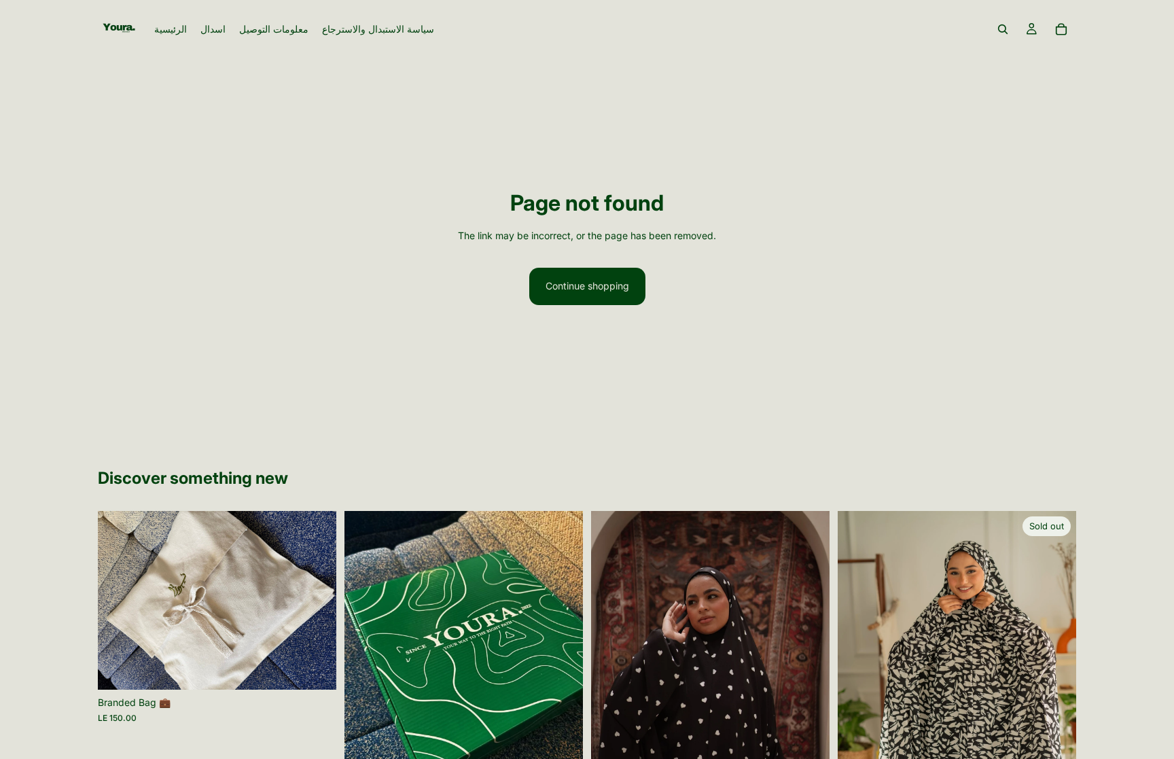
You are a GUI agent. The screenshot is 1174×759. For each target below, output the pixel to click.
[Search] (1003, 29)
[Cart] (1061, 29)
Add (326, 668)
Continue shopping (587, 286)
